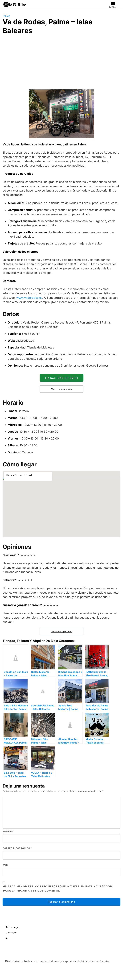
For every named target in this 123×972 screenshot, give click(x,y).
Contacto (11, 932)
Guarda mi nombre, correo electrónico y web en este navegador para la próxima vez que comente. (57, 888)
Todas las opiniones (61, 631)
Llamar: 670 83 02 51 (61, 378)
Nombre (9, 831)
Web (5, 865)
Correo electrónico (17, 848)
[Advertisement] (61, 61)
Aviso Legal (12, 927)
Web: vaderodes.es (61, 389)
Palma (6, 15)
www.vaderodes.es (29, 297)
